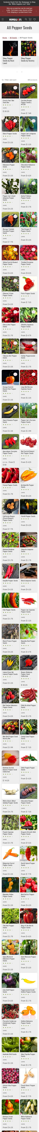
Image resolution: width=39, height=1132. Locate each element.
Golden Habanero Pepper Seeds (27, 1022)
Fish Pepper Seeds (9, 610)
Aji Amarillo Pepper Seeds (27, 486)
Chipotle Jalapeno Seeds (27, 550)
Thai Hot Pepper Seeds (8, 927)
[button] (2, 19)
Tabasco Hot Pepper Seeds (10, 357)
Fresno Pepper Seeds (10, 485)
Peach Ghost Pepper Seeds (28, 1086)
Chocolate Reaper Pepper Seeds (27, 802)
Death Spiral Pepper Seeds (28, 864)
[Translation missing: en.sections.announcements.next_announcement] (36, 11)
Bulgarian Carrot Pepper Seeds (9, 864)
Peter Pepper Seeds (28, 293)
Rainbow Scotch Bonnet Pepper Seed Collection (10, 770)
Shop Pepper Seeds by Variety (27, 59)
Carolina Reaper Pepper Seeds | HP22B (26, 102)
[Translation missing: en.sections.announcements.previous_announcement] (3, 11)
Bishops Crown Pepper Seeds (8, 1118)
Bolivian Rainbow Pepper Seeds (8, 550)
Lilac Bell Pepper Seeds (8, 991)
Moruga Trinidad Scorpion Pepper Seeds (8, 231)
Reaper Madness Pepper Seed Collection (26, 674)
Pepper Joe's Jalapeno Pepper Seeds (28, 135)
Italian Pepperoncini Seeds (28, 357)
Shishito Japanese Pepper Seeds (27, 326)
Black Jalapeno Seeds (28, 581)
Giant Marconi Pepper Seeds (28, 958)
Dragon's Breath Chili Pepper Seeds (28, 833)
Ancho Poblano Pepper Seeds (26, 197)
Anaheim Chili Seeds (10, 1054)
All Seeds (13, 38)
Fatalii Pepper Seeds (28, 516)
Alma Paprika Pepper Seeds (28, 1055)
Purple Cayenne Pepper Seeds (8, 833)
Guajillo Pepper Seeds (10, 581)
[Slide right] (22, 72)
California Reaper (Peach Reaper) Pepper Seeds (9, 518)
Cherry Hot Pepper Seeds (9, 326)
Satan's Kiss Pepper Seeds (9, 1086)
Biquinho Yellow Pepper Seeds (8, 895)
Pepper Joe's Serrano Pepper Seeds (28, 421)
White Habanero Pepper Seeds (26, 1118)
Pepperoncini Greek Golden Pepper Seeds (28, 991)
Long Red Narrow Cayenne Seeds (26, 388)
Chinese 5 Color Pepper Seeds (8, 294)
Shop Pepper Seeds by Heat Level (8, 60)
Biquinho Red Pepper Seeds (28, 642)
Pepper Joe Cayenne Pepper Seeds (28, 611)
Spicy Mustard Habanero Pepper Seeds (9, 959)
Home (4, 38)
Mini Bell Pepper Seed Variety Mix (10, 737)
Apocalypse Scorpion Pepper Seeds (10, 452)
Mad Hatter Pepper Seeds (27, 895)
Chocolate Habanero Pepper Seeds (28, 166)
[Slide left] (17, 72)
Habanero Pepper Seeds (9, 166)
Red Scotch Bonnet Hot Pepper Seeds (27, 452)
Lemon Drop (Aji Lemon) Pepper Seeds (10, 673)
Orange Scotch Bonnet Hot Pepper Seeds (9, 389)
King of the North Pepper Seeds (27, 927)
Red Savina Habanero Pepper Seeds (10, 706)
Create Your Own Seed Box (8, 101)
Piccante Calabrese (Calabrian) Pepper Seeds (9, 1023)
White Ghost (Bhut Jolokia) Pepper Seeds (10, 802)
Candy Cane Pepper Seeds (27, 737)
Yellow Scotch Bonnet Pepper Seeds (10, 263)
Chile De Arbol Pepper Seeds (28, 706)
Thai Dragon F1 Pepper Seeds (26, 230)
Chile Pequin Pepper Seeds (28, 769)
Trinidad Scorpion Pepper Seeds (27, 263)
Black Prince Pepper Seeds (10, 642)
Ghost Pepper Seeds (10, 134)
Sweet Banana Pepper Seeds (10, 421)
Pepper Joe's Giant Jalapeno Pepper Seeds (9, 198)
